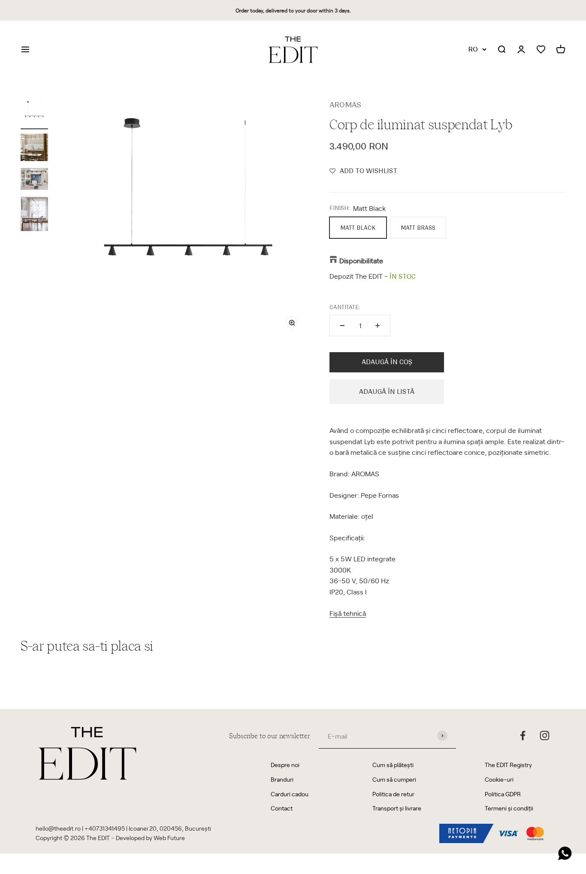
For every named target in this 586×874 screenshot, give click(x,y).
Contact (282, 808)
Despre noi (285, 765)
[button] (363, 171)
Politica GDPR (503, 794)
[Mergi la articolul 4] (34, 215)
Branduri (282, 779)
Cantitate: (344, 307)
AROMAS (345, 104)
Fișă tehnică (347, 613)
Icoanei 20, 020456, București (170, 828)
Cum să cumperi (394, 779)
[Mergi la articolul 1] (34, 114)
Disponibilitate (361, 260)
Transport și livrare (396, 808)
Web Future (169, 838)
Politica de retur (393, 794)
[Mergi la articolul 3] (34, 180)
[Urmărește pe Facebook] (523, 735)
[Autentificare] (521, 50)
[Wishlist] (541, 49)
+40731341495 (105, 828)
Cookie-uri (499, 779)
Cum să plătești (393, 765)
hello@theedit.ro (58, 828)
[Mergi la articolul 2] (34, 149)
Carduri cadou (289, 794)
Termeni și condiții (509, 808)
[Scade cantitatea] (342, 325)
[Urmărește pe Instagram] (544, 735)
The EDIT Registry (508, 765)
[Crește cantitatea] (377, 325)
